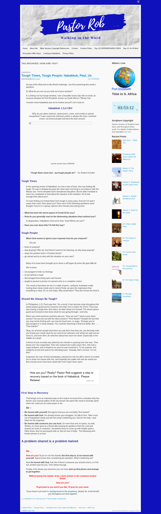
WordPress (124, 511)
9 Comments (93, 79)
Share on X (90, 381)
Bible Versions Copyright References (54, 48)
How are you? (41, 499)
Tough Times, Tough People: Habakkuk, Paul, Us (56, 75)
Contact (75, 48)
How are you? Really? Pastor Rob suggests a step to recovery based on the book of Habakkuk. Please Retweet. (61, 376)
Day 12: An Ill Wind (130, 48)
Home (25, 48)
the (62, 491)
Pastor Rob (30, 511)
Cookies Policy (86, 48)
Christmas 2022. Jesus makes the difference (61, 508)
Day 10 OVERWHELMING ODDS (107, 48)
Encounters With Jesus (32, 53)
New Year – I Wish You (86, 508)
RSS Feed (138, 1)
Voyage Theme (134, 511)
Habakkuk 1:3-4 (29, 499)
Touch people (52, 499)
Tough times (62, 499)
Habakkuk (26, 72)
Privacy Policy (68, 53)
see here (127, 132)
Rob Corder (36, 79)
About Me (34, 48)
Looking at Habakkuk (51, 53)
